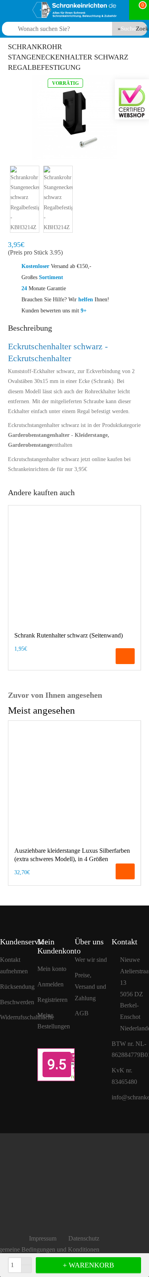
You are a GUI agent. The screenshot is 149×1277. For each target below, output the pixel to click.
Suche (128, 28)
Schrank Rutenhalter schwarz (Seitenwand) (68, 635)
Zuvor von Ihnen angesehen (55, 695)
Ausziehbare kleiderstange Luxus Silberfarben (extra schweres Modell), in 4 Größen (72, 854)
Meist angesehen (41, 710)
